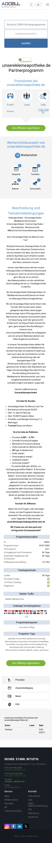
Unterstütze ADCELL (13, 811)
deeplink (29, 650)
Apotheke (11, 639)
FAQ (30, 809)
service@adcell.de (12, 787)
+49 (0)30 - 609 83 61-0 (14, 770)
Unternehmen (34, 796)
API (5, 807)
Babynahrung (41, 644)
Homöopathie (32, 642)
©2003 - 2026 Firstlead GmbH (26, 836)
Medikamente (31, 639)
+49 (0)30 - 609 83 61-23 (15, 776)
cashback (21, 650)
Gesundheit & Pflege (27, 627)
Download (8, 803)
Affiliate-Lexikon (11, 800)
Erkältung (40, 647)
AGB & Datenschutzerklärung (38, 804)
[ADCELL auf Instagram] (7, 826)
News (6, 796)
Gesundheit (10, 644)
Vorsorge (19, 644)
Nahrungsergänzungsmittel (16, 642)
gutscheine (44, 650)
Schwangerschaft (16, 647)
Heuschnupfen (29, 647)
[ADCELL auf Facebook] (13, 826)
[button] (26, 43)
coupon (36, 650)
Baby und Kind (29, 644)
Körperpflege (43, 642)
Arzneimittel (21, 639)
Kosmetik (41, 639)
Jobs (30, 800)
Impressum (33, 817)
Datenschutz (33, 813)
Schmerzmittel (11, 650)
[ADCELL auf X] (26, 826)
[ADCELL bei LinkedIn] (20, 826)
